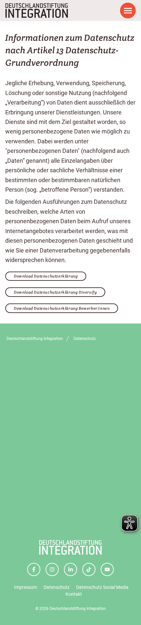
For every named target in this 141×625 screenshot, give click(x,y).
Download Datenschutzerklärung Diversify (55, 292)
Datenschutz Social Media (102, 587)
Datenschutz (57, 587)
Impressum (25, 587)
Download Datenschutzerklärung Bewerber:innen (62, 308)
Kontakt (74, 594)
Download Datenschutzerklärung (46, 276)
